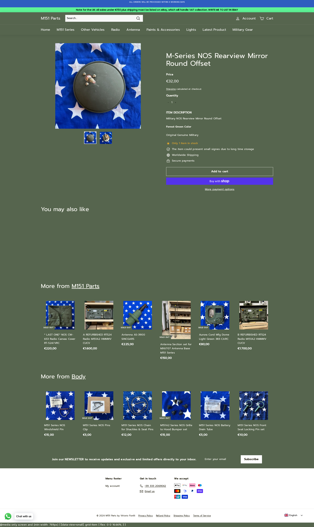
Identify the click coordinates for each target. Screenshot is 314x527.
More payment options (219, 189)
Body (79, 376)
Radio (115, 29)
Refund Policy (163, 515)
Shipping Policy (182, 515)
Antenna (133, 29)
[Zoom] (98, 86)
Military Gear (243, 29)
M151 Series (66, 29)
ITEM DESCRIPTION (179, 112)
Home (45, 29)
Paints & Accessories (163, 29)
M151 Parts (50, 18)
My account (112, 486)
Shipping (171, 89)
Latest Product (214, 29)
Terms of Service (202, 515)
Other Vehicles (93, 29)
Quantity (172, 95)
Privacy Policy (145, 515)
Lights (191, 29)
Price (169, 74)
